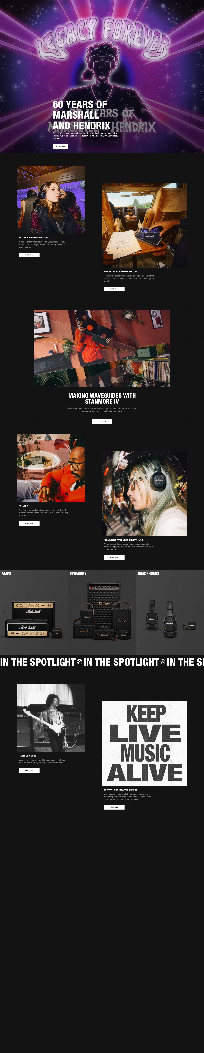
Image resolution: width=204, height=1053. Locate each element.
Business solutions (162, 4)
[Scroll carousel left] (3, 612)
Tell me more (60, 146)
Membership (174, 4)
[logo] (8, 8)
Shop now (29, 255)
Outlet (193, 4)
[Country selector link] (198, 4)
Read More (114, 807)
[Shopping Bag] (195, 9)
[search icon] (188, 9)
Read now (29, 770)
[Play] (200, 149)
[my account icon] (191, 9)
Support (182, 10)
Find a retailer (184, 4)
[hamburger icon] (198, 9)
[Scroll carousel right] (200, 612)
